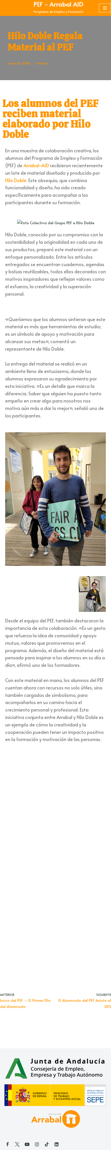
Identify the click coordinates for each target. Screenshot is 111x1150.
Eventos (42, 66)
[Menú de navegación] (105, 9)
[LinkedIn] (56, 1144)
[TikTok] (46, 1144)
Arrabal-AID (36, 169)
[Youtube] (27, 1144)
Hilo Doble (15, 183)
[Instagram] (37, 1144)
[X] (17, 1144)
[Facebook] (7, 1144)
